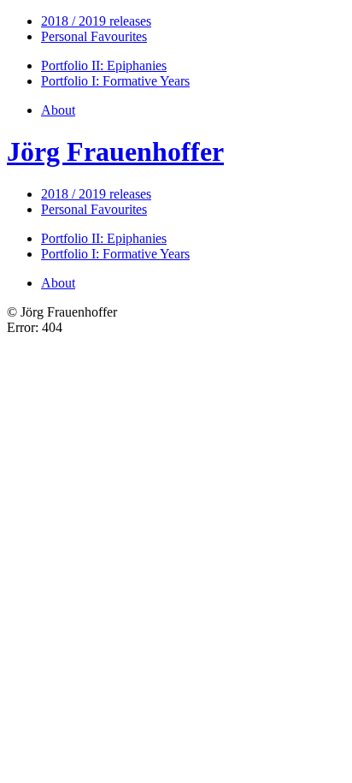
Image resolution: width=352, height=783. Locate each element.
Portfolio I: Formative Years (115, 81)
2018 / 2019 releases (96, 21)
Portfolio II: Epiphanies (104, 65)
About (58, 110)
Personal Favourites (94, 36)
